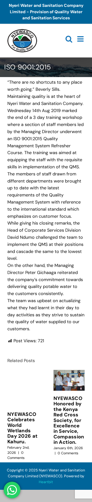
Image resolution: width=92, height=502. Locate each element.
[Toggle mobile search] (69, 39)
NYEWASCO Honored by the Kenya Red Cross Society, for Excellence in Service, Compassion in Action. (68, 420)
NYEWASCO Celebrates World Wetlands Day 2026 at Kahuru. (22, 428)
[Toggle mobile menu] (81, 39)
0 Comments (68, 453)
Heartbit (46, 481)
